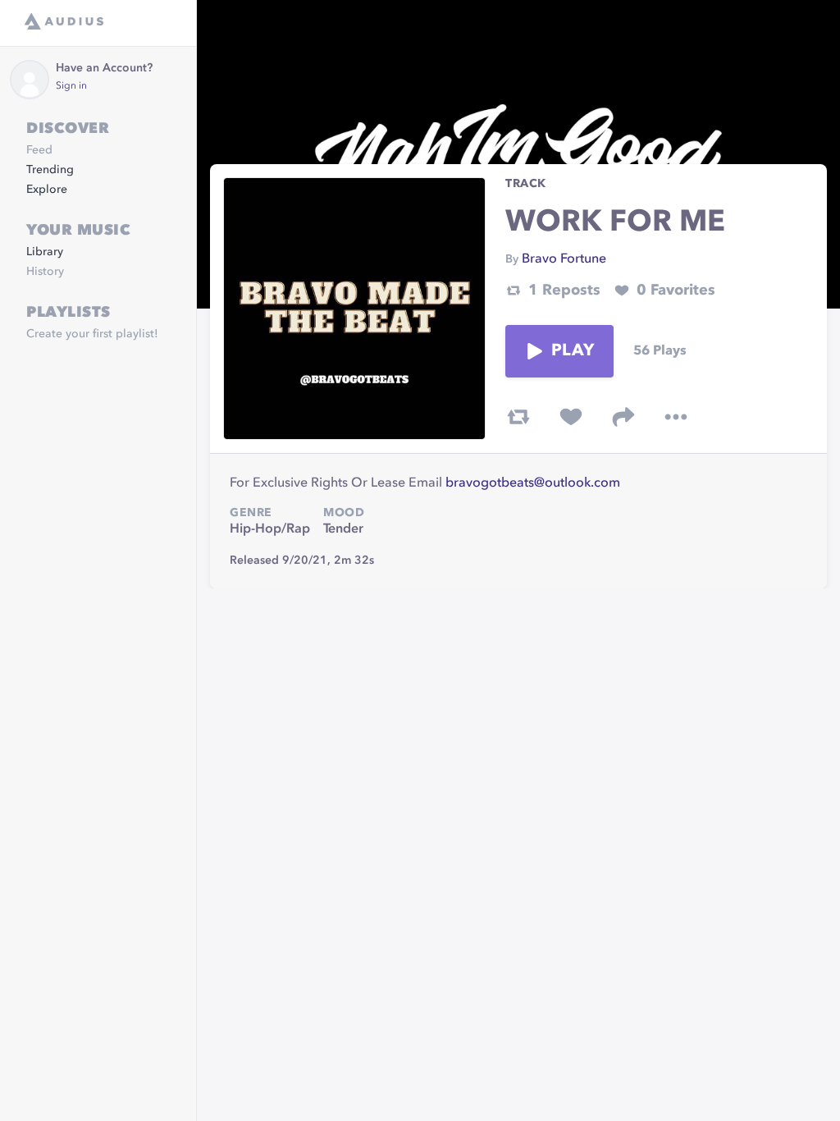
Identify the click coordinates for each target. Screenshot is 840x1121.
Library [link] (44, 252)
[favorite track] (571, 417)
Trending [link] (50, 170)
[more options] (676, 417)
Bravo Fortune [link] (564, 259)
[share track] (623, 417)
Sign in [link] (71, 86)
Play (572, 351)
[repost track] (518, 417)
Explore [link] (46, 189)
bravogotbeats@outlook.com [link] (532, 483)
